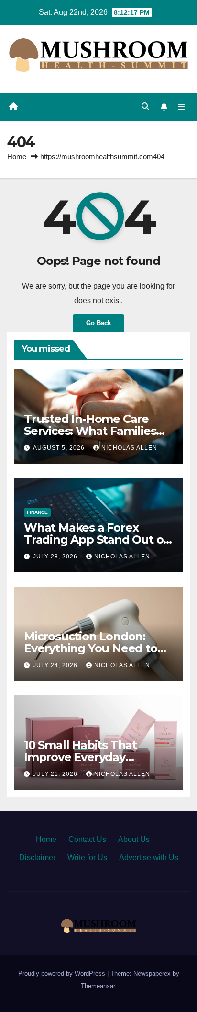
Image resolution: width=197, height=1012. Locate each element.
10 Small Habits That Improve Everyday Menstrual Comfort (80, 757)
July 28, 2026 (56, 556)
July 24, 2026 (56, 665)
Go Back (98, 323)
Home (16, 156)
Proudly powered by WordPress (62, 973)
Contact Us (87, 839)
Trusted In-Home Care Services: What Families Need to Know (90, 431)
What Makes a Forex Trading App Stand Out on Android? (97, 539)
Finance (37, 512)
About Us (134, 839)
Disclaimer (37, 857)
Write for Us (87, 857)
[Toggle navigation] (181, 106)
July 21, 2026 (56, 774)
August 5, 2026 (60, 447)
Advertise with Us (148, 857)
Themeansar (98, 985)
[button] (145, 106)
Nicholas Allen (129, 447)
